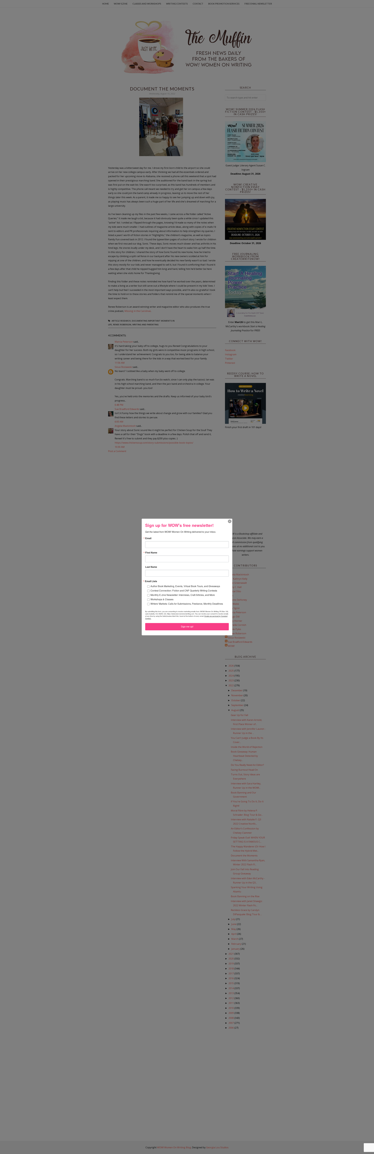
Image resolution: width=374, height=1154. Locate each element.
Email (148, 538)
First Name (151, 552)
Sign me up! (187, 626)
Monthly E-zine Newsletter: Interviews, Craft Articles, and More (182, 595)
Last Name (151, 567)
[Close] (229, 521)
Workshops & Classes (161, 599)
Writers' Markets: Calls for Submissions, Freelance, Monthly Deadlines (186, 603)
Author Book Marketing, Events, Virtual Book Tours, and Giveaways (185, 586)
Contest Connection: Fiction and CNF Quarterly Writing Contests (183, 590)
